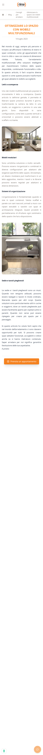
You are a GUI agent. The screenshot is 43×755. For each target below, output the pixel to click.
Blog (10, 15)
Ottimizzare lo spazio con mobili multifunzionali (33, 14)
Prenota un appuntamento (23, 361)
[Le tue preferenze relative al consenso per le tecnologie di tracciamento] (4, 751)
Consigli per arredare (19, 14)
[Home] (3, 15)
